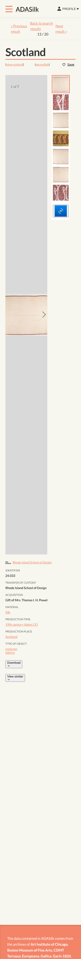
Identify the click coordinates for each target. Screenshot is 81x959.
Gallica (45, 956)
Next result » (61, 29)
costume (11, 649)
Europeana (30, 956)
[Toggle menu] (9, 9)
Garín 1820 (62, 956)
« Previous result (19, 29)
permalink (42, 64)
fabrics (10, 652)
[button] (61, 84)
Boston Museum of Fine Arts (29, 950)
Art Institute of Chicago (49, 944)
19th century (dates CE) (21, 624)
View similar (15, 676)
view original (14, 64)
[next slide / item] (42, 315)
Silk (7, 612)
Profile (69, 9)
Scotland (11, 637)
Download (13, 662)
